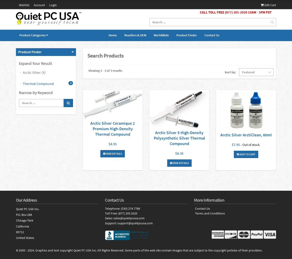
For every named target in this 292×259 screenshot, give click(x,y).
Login (53, 5)
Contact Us (211, 35)
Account (39, 5)
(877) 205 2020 (127, 213)
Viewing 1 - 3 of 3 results (105, 71)
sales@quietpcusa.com (129, 218)
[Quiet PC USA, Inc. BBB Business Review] (146, 235)
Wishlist (24, 5)
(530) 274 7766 (130, 208)
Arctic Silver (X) (34, 72)
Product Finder (186, 35)
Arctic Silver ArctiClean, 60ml (246, 134)
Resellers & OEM (135, 35)
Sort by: (230, 72)
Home (113, 35)
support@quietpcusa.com (135, 223)
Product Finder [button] (30, 52)
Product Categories (32, 35)
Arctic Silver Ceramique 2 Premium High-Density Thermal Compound (112, 129)
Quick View (113, 105)
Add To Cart (247, 154)
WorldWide (161, 35)
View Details (113, 153)
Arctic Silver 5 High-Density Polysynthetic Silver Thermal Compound (179, 138)
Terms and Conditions (210, 213)
